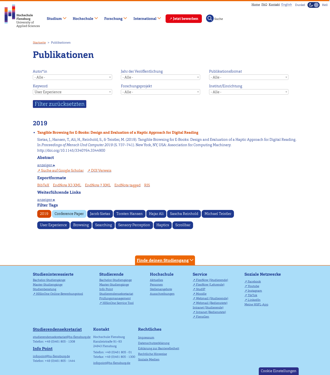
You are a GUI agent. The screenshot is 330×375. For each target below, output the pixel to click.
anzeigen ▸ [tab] (46, 165)
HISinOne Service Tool (118, 303)
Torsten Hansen (129, 213)
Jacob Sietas (100, 213)
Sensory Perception (134, 225)
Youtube (253, 286)
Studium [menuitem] (51, 17)
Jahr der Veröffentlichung (142, 71)
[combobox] (72, 77)
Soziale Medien (148, 359)
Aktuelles (156, 280)
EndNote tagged (127, 185)
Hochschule (162, 274)
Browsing (81, 225)
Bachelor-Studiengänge (49, 280)
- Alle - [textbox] (40, 77)
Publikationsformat (225, 71)
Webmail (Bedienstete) (211, 303)
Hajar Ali (156, 213)
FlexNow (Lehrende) (210, 285)
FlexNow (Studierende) (212, 280)
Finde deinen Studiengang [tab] (163, 260)
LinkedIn (254, 300)
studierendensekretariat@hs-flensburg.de (62, 337)
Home (256, 4)
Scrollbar (182, 225)
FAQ (264, 4)
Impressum (146, 337)
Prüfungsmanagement (115, 298)
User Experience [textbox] (48, 92)
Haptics (162, 225)
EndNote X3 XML (67, 185)
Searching (103, 225)
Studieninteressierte (53, 274)
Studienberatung (44, 289)
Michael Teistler (218, 213)
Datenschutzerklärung (153, 343)
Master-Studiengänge (47, 285)
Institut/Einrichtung (225, 86)
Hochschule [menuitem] (80, 17)
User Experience (53, 225)
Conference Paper (69, 213)
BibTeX (43, 185)
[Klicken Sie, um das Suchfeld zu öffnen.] (210, 18)
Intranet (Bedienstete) (211, 312)
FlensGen (202, 317)
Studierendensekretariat (116, 294)
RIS (147, 185)
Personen (156, 285)
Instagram (255, 291)
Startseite (39, 42)
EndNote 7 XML (98, 185)
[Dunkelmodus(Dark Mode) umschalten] (313, 5)
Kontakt (274, 4)
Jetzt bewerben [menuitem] (185, 18)
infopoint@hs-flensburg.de (51, 356)
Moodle (201, 294)
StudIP (200, 289)
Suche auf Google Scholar (62, 170)
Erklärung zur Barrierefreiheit (158, 348)
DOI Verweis (101, 170)
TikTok (252, 295)
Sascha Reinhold (184, 213)
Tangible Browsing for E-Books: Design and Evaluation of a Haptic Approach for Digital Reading (117, 132)
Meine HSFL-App (256, 304)
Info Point (106, 289)
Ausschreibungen (162, 294)
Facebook (254, 281)
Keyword (40, 86)
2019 (44, 213)
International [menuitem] (142, 17)
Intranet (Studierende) (208, 307)
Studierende (111, 274)
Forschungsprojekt (136, 86)
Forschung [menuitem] (110, 17)
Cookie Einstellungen (278, 371)
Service (200, 274)
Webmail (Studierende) (212, 298)
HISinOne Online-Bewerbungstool (59, 294)
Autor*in (40, 71)
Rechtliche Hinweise (152, 354)
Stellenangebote (161, 289)
